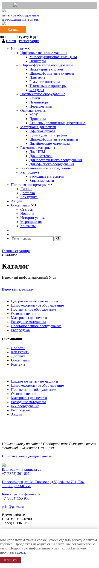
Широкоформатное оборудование (37, 305)
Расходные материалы (28, 322)
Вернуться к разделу (18, 289)
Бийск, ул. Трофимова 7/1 (22, 494)
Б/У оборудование (25, 406)
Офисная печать (23, 313)
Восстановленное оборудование (36, 326)
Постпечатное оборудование (33, 309)
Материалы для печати (29, 318)
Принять (10, 560)
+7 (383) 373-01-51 (16, 486)
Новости (18, 348)
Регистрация (29, 41)
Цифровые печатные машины (34, 301)
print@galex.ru (13, 506)
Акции (16, 414)
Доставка (18, 356)
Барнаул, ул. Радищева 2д (22, 469)
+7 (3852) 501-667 (15, 474)
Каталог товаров (16, 372)
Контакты (18, 364)
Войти (11, 41)
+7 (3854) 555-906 (15, 498)
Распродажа (20, 330)
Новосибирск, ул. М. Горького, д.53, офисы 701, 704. (43, 482)
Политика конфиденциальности (27, 456)
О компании (20, 360)
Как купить (20, 352)
